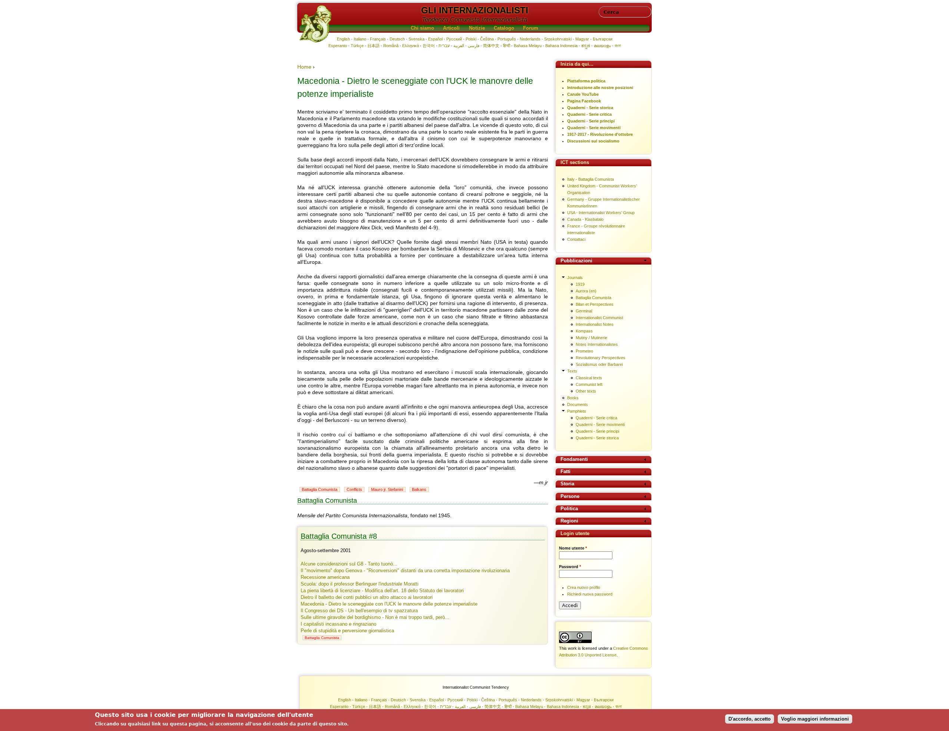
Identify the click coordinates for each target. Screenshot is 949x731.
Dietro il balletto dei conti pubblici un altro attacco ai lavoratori (367, 597)
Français (378, 39)
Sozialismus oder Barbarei (599, 364)
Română (391, 45)
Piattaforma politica (586, 81)
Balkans (419, 489)
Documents (577, 404)
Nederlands (530, 39)
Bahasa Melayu (528, 45)
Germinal (584, 311)
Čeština (487, 39)
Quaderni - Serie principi (591, 121)
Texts (572, 371)
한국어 (429, 45)
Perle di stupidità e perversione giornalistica (347, 630)
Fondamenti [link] (574, 459)
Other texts (586, 391)
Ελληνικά (410, 45)
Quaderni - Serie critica (589, 114)
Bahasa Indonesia (561, 45)
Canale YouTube (583, 94)
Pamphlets (576, 411)
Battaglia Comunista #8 (339, 536)
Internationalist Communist (599, 317)
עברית (444, 45)
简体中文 (491, 45)
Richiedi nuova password (589, 594)
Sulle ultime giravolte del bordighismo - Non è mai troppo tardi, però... (375, 617)
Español (435, 39)
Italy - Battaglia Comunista (590, 179)
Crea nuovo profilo (583, 587)
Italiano (360, 39)
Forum (530, 28)
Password (570, 566)
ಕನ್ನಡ (585, 45)
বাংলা (618, 45)
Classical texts (589, 378)
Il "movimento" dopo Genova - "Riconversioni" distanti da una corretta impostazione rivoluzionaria (405, 570)
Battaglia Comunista (319, 489)
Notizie (477, 28)
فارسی (473, 45)
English (343, 39)
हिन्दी (506, 45)
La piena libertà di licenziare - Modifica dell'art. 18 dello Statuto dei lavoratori (382, 590)
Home (304, 67)
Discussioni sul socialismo (593, 141)
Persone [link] (570, 496)
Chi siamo (422, 28)
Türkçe (357, 45)
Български (602, 39)
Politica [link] (569, 509)
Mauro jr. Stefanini (387, 489)
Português (506, 39)
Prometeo (584, 351)
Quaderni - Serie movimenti (594, 127)
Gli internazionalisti (474, 10)
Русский (454, 39)
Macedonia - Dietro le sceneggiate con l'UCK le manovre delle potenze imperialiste (389, 604)
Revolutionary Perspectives (600, 357)
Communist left (589, 384)
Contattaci (576, 239)
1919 (580, 284)
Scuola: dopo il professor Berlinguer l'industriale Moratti (360, 584)
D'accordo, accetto (749, 718)
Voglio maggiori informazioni (815, 718)
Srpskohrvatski (558, 39)
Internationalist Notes (595, 324)
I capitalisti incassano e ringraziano (338, 624)
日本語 (373, 45)
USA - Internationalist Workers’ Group (601, 212)
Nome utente (573, 548)
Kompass (584, 331)
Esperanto (337, 45)
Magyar (582, 39)
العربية (458, 45)
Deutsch (397, 39)
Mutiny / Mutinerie (591, 337)
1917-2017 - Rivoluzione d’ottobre (600, 134)
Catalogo (504, 28)
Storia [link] (567, 484)
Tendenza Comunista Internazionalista (474, 19)
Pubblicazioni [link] (576, 261)
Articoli (451, 28)
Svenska (416, 39)
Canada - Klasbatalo (585, 219)
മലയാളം (602, 45)
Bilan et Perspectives (595, 304)
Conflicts (354, 489)
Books (573, 398)
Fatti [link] (566, 471)
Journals (575, 277)
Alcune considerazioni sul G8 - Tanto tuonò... (349, 564)
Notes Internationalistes (597, 344)
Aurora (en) (586, 291)
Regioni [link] (569, 521)
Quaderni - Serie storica (590, 107)
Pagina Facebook (584, 101)
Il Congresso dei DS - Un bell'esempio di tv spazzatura (359, 610)
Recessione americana (325, 577)
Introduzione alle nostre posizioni (600, 87)
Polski (471, 39)
